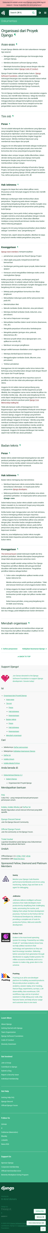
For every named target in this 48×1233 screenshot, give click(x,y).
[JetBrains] (5, 904)
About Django (6, 1024)
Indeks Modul (13, 807)
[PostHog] (5, 981)
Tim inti (9, 703)
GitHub (4, 1124)
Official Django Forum (10, 829)
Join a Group (6, 1063)
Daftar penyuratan (10, 649)
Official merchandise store (11, 1171)
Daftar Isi (27, 807)
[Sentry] (5, 882)
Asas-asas (10, 700)
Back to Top (25, 656)
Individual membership (9, 1079)
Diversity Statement (8, 1044)
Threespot (7, 1209)
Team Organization (8, 1032)
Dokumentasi (9, 21)
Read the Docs (19, 859)
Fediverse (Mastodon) (9, 1132)
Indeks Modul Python (12, 763)
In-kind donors (9, 1199)
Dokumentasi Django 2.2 (13, 775)
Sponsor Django (7, 1163)
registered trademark (25, 1226)
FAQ (3, 795)
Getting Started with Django (11, 1028)
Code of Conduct (7, 1040)
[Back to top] (43, 1229)
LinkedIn (4, 1140)
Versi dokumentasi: (36, 1223)
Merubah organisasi (13, 735)
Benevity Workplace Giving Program (14, 1175)
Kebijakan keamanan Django (33, 649)
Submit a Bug (6, 1071)
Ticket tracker (7, 839)
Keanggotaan (14, 715)
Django (3, 13)
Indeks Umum (9, 759)
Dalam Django (11, 779)
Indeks (4, 807)
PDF (23, 856)
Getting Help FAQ (7, 1097)
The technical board (8, 554)
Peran (11, 708)
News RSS (5, 1144)
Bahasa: (40, 1217)
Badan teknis (11, 719)
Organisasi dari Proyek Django (15, 696)
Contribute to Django (9, 1067)
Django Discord (7, 1101)
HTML (18, 856)
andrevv (7, 1216)
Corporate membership (10, 1167)
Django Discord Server (11, 819)
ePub (28, 856)
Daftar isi (7, 755)
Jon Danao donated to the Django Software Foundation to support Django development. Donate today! (28, 678)
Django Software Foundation (12, 1036)
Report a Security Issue (10, 1075)
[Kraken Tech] (5, 941)
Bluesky (4, 1136)
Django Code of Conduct (28, 69)
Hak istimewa (14, 711)
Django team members (9, 252)
